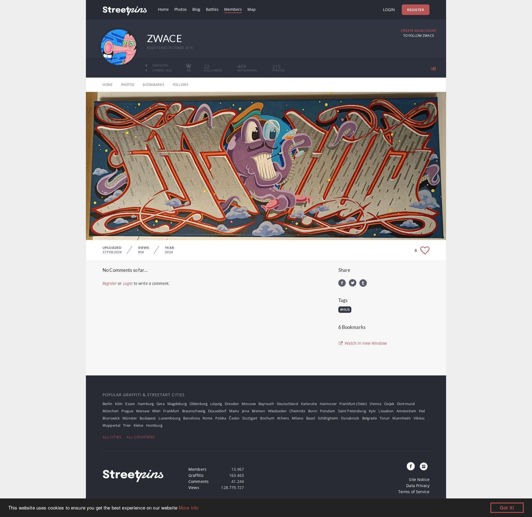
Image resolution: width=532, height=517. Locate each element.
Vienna (375, 403)
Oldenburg (199, 403)
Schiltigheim (328, 418)
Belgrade (369, 418)
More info (188, 507)
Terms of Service (413, 491)
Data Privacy (417, 485)
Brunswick (111, 418)
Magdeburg (177, 403)
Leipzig (216, 403)
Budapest (148, 418)
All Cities (112, 436)
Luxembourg (169, 418)
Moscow (249, 403)
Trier (127, 425)
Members (233, 9)
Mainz (234, 410)
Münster (129, 418)
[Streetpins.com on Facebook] (411, 466)
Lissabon (385, 410)
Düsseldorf (217, 410)
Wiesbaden (277, 410)
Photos (180, 9)
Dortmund (406, 403)
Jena (245, 410)
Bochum (267, 418)
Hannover (328, 403)
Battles (212, 9)
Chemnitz (297, 410)
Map (251, 9)
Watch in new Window (365, 343)
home (108, 84)
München (111, 410)
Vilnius (419, 418)
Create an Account (418, 30)
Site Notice (419, 479)
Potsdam (327, 410)
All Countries (141, 436)
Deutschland (287, 403)
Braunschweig (194, 410)
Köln (119, 403)
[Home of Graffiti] (125, 9)
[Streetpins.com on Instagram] (423, 466)
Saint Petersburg (352, 410)
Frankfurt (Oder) (353, 403)
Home (163, 9)
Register (415, 9)
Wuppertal (111, 425)
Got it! (507, 507)
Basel (310, 418)
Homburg (154, 425)
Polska (220, 418)
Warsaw (142, 410)
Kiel (422, 410)
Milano (297, 418)
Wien (156, 410)
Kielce (138, 425)
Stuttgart (249, 418)
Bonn (312, 410)
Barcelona (191, 418)
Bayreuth (266, 403)
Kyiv (372, 410)
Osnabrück (350, 418)
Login (389, 9)
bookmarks (153, 84)
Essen (130, 403)
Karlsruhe (309, 403)
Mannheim (401, 418)
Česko (234, 418)
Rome (208, 418)
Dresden (232, 403)
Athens (283, 418)
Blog (196, 9)
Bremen (258, 410)
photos (128, 84)
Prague (127, 410)
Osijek (389, 403)
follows (180, 84)
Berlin (107, 403)
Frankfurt (171, 410)
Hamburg (146, 403)
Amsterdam (406, 410)
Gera (161, 403)
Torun (385, 418)
